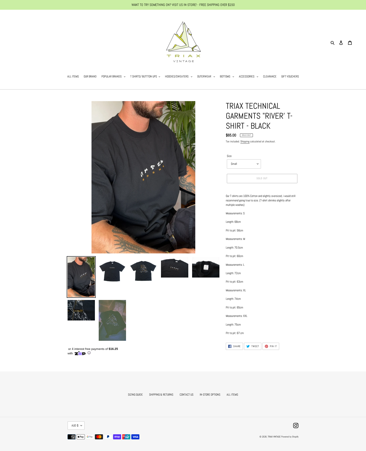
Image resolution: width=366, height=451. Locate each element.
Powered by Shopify (289, 436)
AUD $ (75, 425)
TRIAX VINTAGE (274, 436)
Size (229, 156)
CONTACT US (186, 394)
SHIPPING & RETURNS (161, 394)
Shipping (245, 141)
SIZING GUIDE (135, 394)
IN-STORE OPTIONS (210, 394)
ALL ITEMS (232, 394)
